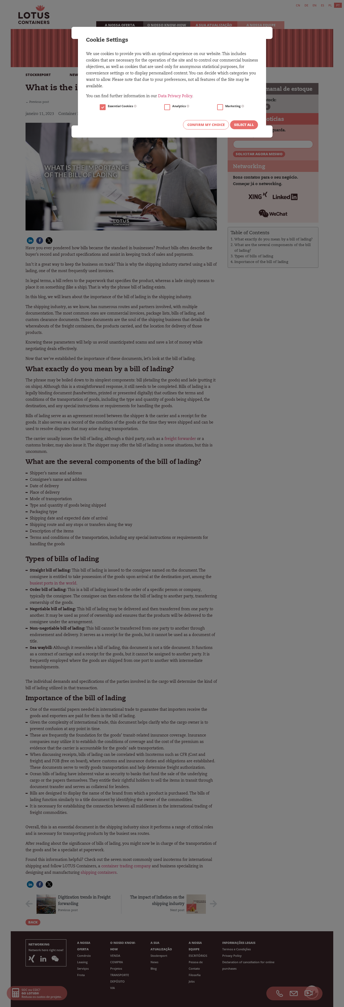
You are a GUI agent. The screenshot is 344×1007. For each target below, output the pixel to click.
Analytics (179, 106)
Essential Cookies (121, 106)
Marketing (233, 106)
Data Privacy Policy (175, 96)
